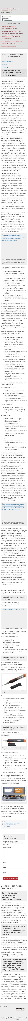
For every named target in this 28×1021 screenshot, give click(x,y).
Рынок (19, 31)
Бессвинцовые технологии (8, 46)
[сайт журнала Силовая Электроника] (14, 1006)
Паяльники (6, 823)
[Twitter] (5, 826)
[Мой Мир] (8, 826)
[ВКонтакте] (3, 826)
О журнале (16, 8)
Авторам (3, 8)
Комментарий (7, 847)
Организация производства (9, 28)
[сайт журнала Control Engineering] (10, 1012)
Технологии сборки (6, 38)
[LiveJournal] (9, 826)
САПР (21, 33)
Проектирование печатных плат (10, 33)
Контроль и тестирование (8, 31)
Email (5, 867)
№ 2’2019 (4, 64)
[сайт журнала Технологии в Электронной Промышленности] (24, 1006)
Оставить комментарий (10, 824)
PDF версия (5, 67)
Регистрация (9, 12)
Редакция (9, 8)
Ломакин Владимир (7, 61)
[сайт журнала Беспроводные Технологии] (20, 1009)
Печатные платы (6, 36)
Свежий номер (7, 16)
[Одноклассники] (6, 826)
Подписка (5, 18)
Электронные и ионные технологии (11, 41)
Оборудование (16, 36)
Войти (2, 12)
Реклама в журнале (6, 10)
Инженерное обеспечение (8, 26)
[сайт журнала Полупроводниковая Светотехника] (9, 1009)
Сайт (4, 872)
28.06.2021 (6, 821)
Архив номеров (8, 20)
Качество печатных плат (8, 43)
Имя (5, 862)
